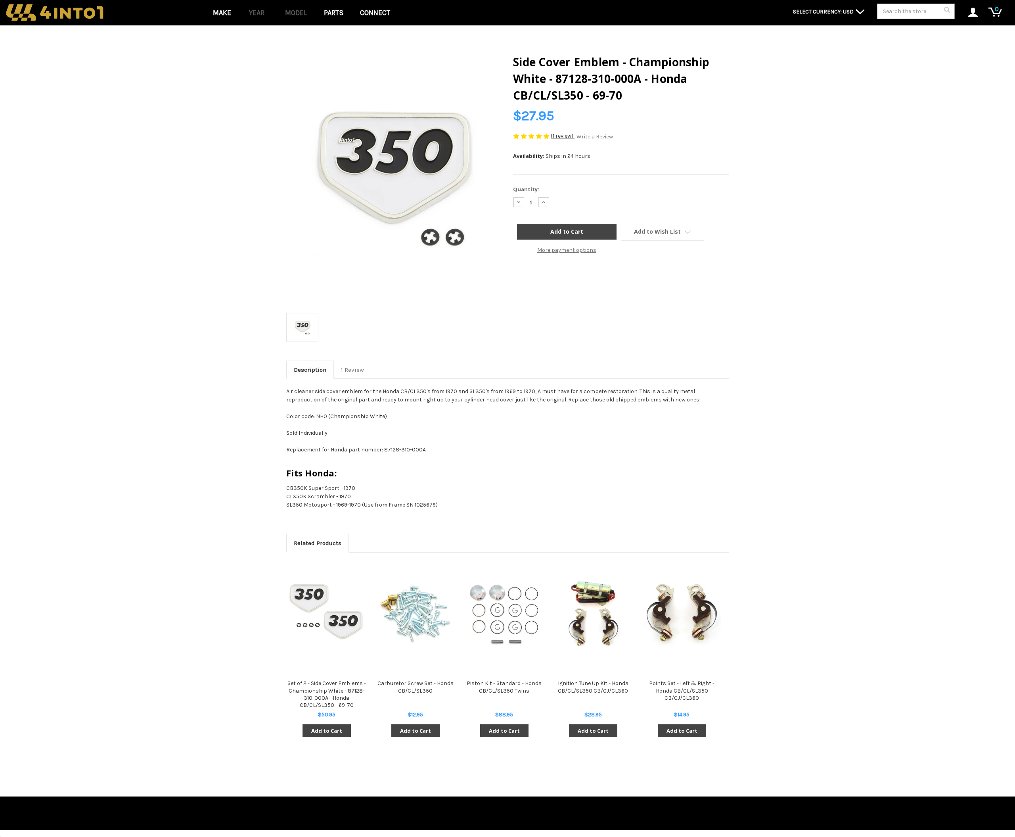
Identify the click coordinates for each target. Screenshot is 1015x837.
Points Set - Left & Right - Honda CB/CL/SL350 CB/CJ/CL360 (681, 690)
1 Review (352, 369)
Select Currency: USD (824, 11)
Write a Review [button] (594, 136)
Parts (333, 12)
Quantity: (526, 189)
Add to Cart (326, 730)
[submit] (947, 12)
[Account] (969, 13)
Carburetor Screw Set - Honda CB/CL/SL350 (415, 687)
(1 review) (563, 135)
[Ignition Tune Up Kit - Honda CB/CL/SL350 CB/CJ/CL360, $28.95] (593, 613)
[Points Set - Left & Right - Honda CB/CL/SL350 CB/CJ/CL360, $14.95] (682, 613)
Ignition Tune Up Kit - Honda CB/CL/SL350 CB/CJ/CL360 (593, 687)
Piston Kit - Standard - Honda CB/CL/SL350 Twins (504, 687)
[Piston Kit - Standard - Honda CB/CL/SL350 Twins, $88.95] (504, 613)
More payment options (566, 250)
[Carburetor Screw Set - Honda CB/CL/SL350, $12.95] (415, 613)
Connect (375, 12)
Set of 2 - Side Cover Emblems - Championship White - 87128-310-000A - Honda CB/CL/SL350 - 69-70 (326, 694)
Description (310, 369)
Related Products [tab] (317, 543)
